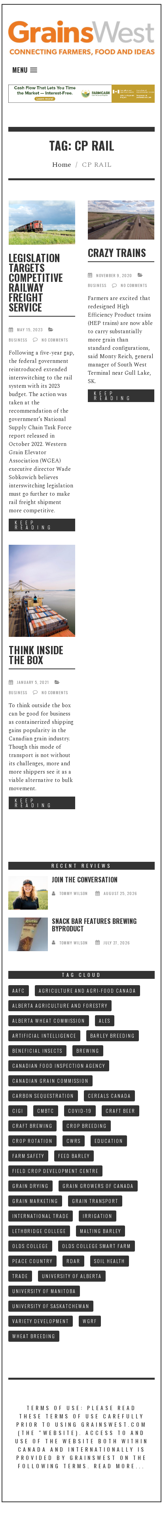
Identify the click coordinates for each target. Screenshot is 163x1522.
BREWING (87, 1050)
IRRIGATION (97, 1215)
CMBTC (45, 1110)
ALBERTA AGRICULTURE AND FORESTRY (60, 1005)
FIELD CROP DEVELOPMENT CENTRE (55, 1170)
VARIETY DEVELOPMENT (40, 1321)
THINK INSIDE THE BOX (36, 654)
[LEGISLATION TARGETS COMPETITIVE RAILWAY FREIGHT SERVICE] (42, 222)
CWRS (73, 1140)
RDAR (73, 1261)
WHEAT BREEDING (33, 1336)
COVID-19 (80, 1110)
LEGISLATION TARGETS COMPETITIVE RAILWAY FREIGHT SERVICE (36, 282)
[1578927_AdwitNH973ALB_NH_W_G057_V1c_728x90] (81, 93)
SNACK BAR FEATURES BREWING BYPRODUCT (94, 924)
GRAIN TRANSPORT (95, 1200)
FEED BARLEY (74, 1155)
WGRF (90, 1321)
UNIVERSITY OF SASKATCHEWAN (50, 1306)
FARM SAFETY (28, 1155)
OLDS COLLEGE (30, 1246)
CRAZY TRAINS (117, 252)
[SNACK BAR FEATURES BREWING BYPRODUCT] (28, 934)
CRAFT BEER (120, 1110)
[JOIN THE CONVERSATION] (28, 893)
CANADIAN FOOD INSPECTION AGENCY (58, 1065)
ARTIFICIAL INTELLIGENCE (44, 1035)
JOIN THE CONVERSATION (85, 879)
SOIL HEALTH (109, 1261)
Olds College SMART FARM (96, 1246)
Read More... (119, 1466)
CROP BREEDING (86, 1125)
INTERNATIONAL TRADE (40, 1215)
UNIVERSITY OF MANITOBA (44, 1291)
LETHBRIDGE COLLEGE (39, 1230)
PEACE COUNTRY (32, 1261)
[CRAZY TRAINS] (121, 220)
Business (18, 340)
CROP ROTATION (32, 1140)
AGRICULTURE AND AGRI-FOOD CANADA (87, 990)
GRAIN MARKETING (35, 1200)
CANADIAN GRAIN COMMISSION (50, 1080)
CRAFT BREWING (32, 1125)
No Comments (55, 340)
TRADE (20, 1276)
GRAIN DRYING (30, 1185)
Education (109, 1140)
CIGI (17, 1110)
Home (61, 164)
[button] (24, 70)
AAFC (18, 990)
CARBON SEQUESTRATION (43, 1095)
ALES (104, 1020)
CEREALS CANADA (109, 1095)
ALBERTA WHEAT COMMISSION (48, 1020)
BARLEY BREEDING (112, 1035)
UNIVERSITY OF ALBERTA (72, 1276)
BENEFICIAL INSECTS (37, 1050)
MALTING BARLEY (100, 1230)
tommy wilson (73, 893)
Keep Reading (34, 525)
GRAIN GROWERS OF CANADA (98, 1185)
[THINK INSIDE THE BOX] (42, 591)
